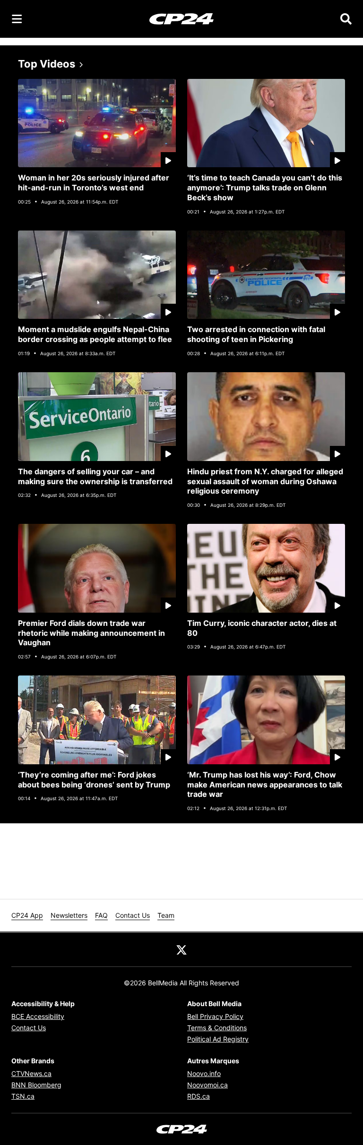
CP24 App (27, 915)
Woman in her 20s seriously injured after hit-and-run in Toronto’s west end (93, 182)
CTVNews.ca (31, 1073)
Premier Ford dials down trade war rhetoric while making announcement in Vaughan (91, 633)
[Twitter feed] (181, 949)
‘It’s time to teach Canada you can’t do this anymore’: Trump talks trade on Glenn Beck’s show (264, 187)
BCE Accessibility (37, 1016)
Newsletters (69, 915)
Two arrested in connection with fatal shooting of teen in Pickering (256, 334)
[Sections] (17, 19)
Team (165, 915)
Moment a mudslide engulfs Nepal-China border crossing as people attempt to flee (95, 334)
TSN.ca (23, 1096)
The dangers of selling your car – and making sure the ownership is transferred (95, 476)
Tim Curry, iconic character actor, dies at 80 (262, 628)
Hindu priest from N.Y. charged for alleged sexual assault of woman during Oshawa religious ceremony (265, 481)
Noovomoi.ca (207, 1085)
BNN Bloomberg (36, 1085)
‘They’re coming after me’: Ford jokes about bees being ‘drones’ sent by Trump (94, 779)
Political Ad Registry (218, 1039)
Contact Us (132, 915)
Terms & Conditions (217, 1028)
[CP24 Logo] (181, 18)
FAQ (101, 915)
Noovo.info (204, 1073)
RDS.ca (198, 1096)
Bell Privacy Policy (215, 1016)
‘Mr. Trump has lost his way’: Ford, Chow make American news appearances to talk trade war (264, 784)
